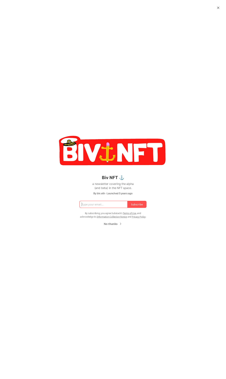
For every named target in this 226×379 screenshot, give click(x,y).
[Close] (218, 7)
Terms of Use (129, 213)
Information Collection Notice (112, 216)
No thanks (110, 224)
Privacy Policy (138, 216)
